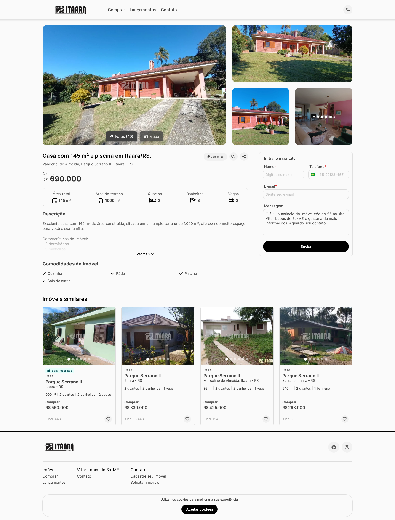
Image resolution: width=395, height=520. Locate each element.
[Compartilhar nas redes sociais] (244, 156)
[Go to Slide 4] (81, 359)
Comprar (116, 9)
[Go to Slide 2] (73, 359)
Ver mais (143, 254)
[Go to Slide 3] (77, 359)
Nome (270, 166)
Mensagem (273, 206)
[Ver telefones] (347, 9)
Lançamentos (143, 9)
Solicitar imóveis (145, 482)
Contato (169, 9)
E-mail (270, 186)
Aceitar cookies (199, 509)
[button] (79, 336)
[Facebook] (333, 447)
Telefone (317, 166)
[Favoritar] (233, 156)
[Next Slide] (110, 336)
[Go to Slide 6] (89, 359)
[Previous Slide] (47, 336)
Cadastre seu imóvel (148, 476)
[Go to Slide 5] (85, 359)
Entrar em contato (280, 158)
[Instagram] (347, 447)
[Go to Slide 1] (68, 359)
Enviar (306, 246)
